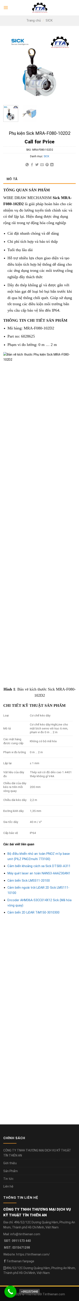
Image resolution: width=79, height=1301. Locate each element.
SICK (49, 20)
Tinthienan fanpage (20, 1261)
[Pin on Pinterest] (47, 165)
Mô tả (12, 179)
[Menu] (5, 7)
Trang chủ (33, 20)
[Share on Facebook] (32, 165)
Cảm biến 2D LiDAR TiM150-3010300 (33, 912)
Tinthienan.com (54, 1294)
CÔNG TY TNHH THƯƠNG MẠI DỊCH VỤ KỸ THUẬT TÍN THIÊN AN (37, 1153)
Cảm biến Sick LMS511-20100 (28, 881)
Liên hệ (8, 1186)
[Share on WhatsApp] (27, 165)
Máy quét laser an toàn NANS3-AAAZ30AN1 (38, 873)
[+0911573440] (10, 1292)
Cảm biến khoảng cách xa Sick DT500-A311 (38, 866)
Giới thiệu (10, 1163)
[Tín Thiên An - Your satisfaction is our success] (40, 7)
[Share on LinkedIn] (52, 165)
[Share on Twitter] (37, 165)
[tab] (39, 179)
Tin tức (8, 1178)
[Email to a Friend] (42, 165)
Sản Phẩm (10, 1171)
